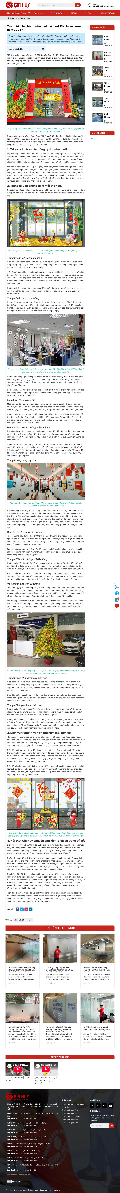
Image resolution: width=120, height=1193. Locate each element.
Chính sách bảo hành (70, 1120)
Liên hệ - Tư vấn (107, 13)
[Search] (78, 5)
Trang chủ (38, 13)
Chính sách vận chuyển (71, 1116)
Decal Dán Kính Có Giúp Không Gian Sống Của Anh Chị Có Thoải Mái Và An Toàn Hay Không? (22, 1030)
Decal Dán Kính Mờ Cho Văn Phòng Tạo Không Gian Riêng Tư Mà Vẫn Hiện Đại (59, 1029)
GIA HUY (94, 138)
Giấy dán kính (25, 18)
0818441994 (98, 6)
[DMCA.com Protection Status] (14, 1181)
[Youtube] (104, 1105)
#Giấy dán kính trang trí (23, 920)
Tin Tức (87, 13)
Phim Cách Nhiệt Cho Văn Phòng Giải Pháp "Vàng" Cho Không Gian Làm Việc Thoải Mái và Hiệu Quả (108, 84)
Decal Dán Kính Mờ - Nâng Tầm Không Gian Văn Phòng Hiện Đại (96, 969)
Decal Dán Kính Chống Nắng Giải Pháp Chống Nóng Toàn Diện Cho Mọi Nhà (107, 69)
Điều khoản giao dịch (70, 1123)
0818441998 (21, 1119)
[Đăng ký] (111, 1125)
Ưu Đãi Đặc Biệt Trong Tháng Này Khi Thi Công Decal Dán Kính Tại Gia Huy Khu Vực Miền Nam (21, 971)
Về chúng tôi (57, 13)
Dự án (74, 13)
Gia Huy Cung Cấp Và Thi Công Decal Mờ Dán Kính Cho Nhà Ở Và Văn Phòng (107, 53)
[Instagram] (98, 1105)
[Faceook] (92, 1105)
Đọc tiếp (11, 983)
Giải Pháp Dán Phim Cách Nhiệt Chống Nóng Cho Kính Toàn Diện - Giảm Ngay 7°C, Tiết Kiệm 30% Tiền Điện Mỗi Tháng (107, 38)
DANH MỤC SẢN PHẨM (16, 13)
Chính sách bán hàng (70, 1110)
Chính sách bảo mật (69, 1113)
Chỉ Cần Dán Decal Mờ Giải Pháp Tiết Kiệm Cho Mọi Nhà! (96, 1028)
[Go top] (117, 606)
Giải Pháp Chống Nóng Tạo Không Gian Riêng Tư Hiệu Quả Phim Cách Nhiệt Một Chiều (107, 100)
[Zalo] (110, 1105)
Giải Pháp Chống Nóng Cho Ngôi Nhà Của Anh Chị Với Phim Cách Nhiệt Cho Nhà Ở (108, 115)
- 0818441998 (108, 6)
